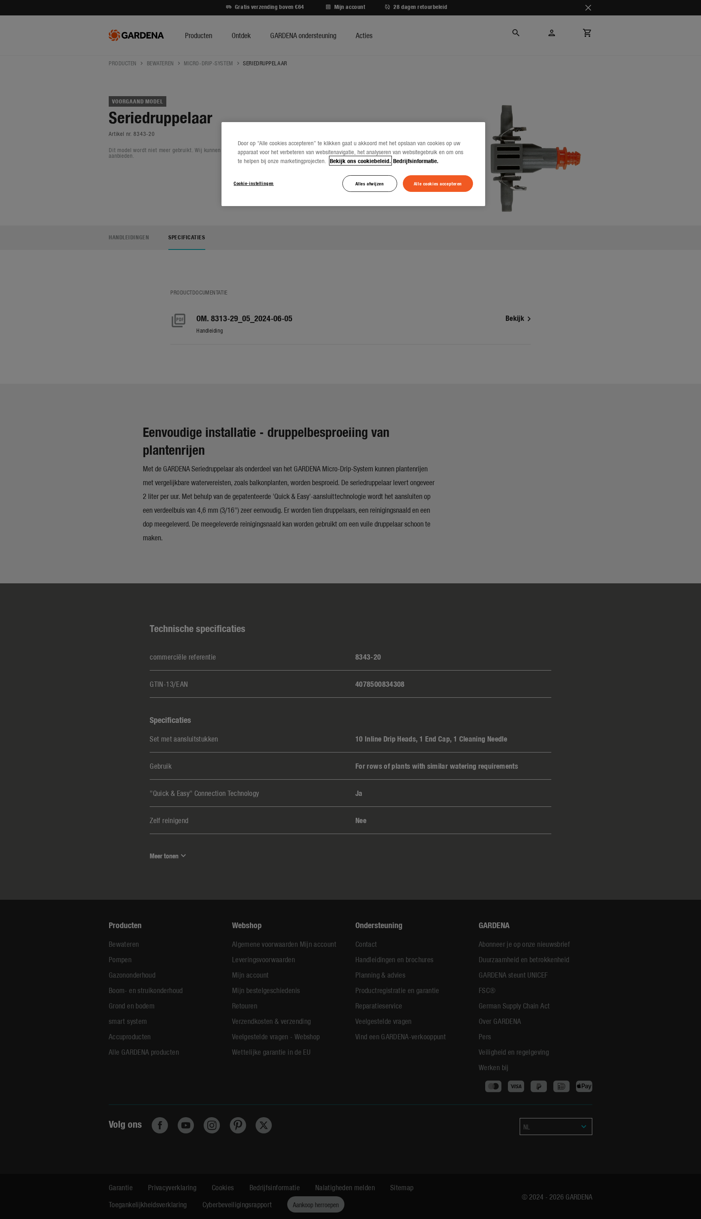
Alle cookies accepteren (438, 183)
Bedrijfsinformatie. (416, 161)
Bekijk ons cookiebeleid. (360, 161)
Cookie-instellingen (254, 183)
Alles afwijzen (369, 183)
